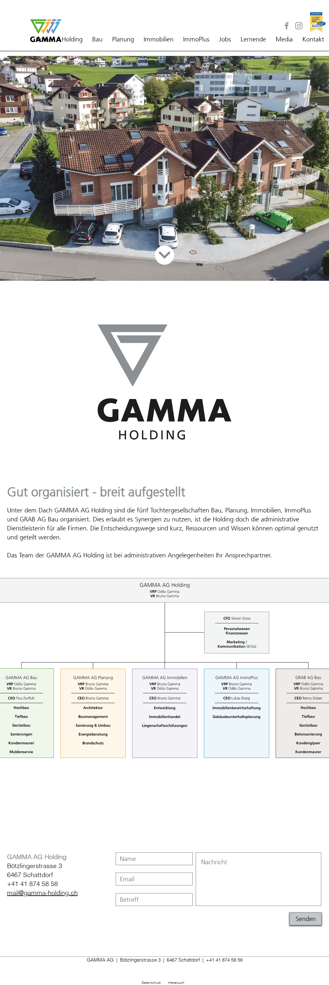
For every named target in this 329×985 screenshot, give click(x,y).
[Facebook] (286, 26)
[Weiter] (164, 255)
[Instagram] (299, 26)
